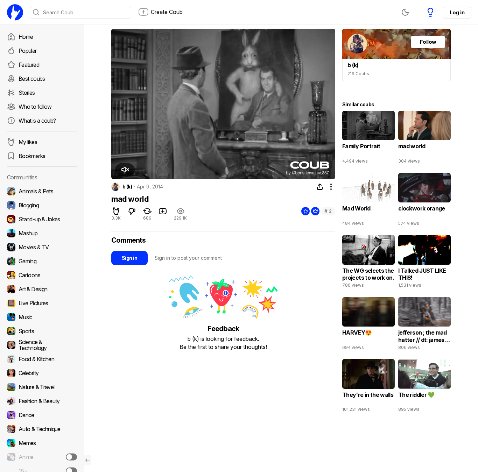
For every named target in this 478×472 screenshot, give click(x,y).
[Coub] (15, 12)
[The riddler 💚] (424, 387)
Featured (29, 64)
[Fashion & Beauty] (42, 401)
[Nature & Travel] (42, 387)
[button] (125, 169)
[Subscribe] (71, 456)
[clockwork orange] (424, 201)
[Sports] (42, 331)
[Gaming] (42, 261)
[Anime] (42, 457)
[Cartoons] (42, 275)
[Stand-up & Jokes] (42, 219)
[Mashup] (42, 233)
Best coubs (32, 78)
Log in (457, 12)
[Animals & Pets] (42, 191)
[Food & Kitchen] (42, 359)
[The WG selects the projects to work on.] (368, 263)
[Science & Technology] (42, 345)
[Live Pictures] (42, 303)
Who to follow (35, 106)
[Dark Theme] (405, 12)
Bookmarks (32, 155)
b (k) (127, 186)
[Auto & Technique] (42, 429)
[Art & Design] (42, 289)
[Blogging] (42, 205)
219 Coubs (358, 73)
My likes (28, 141)
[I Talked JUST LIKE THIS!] (424, 263)
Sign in (129, 258)
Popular (28, 50)
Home (26, 36)
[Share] (320, 187)
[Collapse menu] (87, 460)
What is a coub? (37, 120)
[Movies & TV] (42, 247)
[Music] (42, 317)
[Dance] (42, 415)
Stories (27, 92)
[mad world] (424, 139)
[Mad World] (368, 201)
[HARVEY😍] (368, 325)
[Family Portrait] (368, 139)
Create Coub (167, 11)
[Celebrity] (42, 373)
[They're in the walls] (368, 387)
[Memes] (42, 443)
